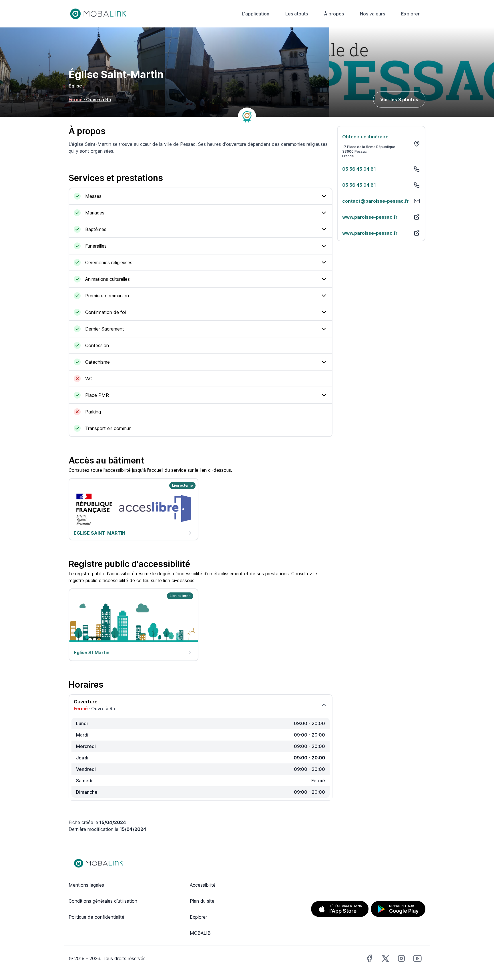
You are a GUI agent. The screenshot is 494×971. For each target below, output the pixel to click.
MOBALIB (200, 933)
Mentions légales (86, 885)
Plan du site (202, 901)
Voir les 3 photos (399, 99)
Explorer (410, 14)
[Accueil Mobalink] (98, 14)
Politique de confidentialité (96, 917)
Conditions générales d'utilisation (103, 901)
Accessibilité (203, 885)
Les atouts (296, 14)
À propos (334, 14)
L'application (255, 14)
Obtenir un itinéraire (365, 137)
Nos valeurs (372, 14)
